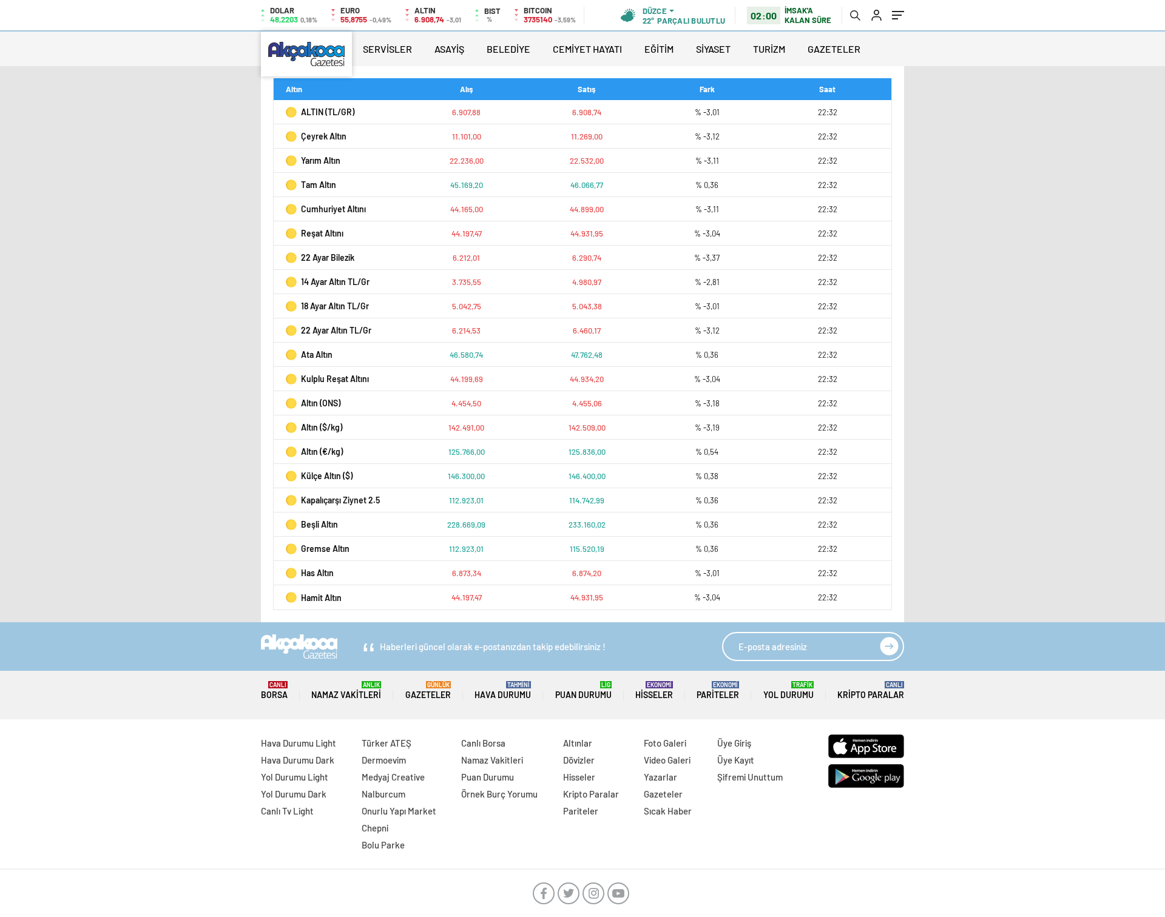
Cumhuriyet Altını (333, 209)
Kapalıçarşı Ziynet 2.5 (340, 500)
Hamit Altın (321, 598)
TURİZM (769, 49)
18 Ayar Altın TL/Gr (335, 306)
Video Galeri (667, 759)
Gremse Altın (325, 548)
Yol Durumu (788, 690)
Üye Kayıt (735, 759)
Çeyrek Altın (323, 136)
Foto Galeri (665, 742)
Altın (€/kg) (322, 451)
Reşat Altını (322, 233)
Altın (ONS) (320, 403)
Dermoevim (384, 759)
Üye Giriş (734, 742)
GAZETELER (834, 49)
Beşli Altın (319, 524)
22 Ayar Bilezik (327, 257)
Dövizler (579, 759)
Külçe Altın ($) (327, 476)
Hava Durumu (502, 690)
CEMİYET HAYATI (587, 49)
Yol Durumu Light (294, 776)
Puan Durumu (583, 690)
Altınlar (577, 742)
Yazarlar (660, 776)
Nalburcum (383, 793)
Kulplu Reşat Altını (335, 379)
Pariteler (718, 690)
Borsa (274, 690)
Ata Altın (317, 354)
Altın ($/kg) (321, 427)
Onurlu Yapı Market (399, 810)
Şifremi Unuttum (750, 776)
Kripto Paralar (870, 690)
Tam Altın (318, 185)
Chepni (375, 827)
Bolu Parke (383, 844)
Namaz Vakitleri (346, 690)
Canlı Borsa (483, 742)
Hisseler (654, 690)
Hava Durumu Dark (297, 759)
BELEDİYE (508, 49)
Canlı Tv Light (287, 810)
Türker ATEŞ (386, 742)
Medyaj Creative (393, 776)
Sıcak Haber (668, 810)
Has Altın (317, 573)
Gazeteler (428, 690)
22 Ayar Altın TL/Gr (336, 330)
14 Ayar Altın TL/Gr (335, 282)
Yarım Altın (320, 160)
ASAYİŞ (449, 49)
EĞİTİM (659, 49)
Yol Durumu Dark (293, 793)
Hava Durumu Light (298, 742)
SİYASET (713, 49)
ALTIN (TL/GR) (327, 112)
